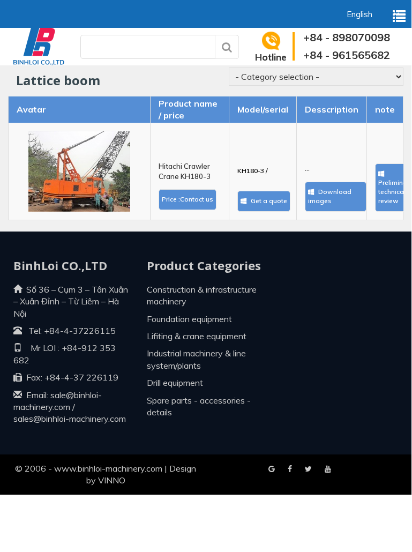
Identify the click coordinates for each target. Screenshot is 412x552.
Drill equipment (175, 382)
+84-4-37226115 (80, 330)
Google (289, 469)
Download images (329, 196)
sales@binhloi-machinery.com (69, 418)
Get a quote (268, 201)
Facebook (271, 469)
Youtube (308, 469)
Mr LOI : (40, 347)
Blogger (327, 469)
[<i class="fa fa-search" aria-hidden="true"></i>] (227, 47)
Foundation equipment (189, 319)
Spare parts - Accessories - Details (199, 406)
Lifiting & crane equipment (196, 336)
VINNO (111, 480)
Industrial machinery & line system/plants (196, 359)
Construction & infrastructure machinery (202, 295)
